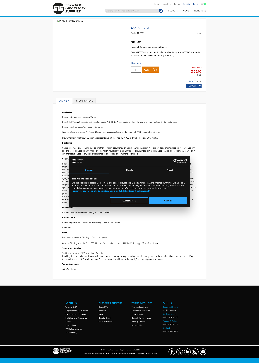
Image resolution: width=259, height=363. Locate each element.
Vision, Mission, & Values (75, 314)
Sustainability (71, 333)
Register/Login (104, 318)
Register (187, 4)
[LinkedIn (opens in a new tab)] (187, 351)
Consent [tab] (89, 170)
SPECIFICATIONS (84, 100)
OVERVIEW (64, 100)
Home (156, 4)
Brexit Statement (105, 322)
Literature (166, 4)
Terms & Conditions (140, 307)
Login (195, 4)
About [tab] (170, 170)
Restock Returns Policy (141, 318)
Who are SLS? (71, 307)
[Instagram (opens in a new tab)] (195, 351)
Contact (176, 4)
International (70, 325)
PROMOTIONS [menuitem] (199, 11)
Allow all (168, 201)
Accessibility (137, 325)
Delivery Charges (139, 322)
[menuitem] (157, 4)
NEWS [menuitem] (186, 11)
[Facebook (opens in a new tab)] (171, 351)
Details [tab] (129, 170)
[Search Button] (161, 11)
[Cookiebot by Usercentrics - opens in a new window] (175, 161)
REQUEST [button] (192, 85)
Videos (68, 322)
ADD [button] (146, 69)
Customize (127, 201)
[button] (202, 4)
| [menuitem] (190, 4)
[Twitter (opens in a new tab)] (179, 351)
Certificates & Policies (141, 311)
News (100, 314)
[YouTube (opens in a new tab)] (203, 351)
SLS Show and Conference (76, 318)
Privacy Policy (137, 314)
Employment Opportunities (76, 311)
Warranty (102, 311)
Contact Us (103, 307)
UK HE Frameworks (73, 329)
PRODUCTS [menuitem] (172, 11)
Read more (136, 63)
